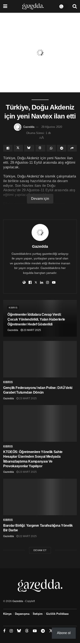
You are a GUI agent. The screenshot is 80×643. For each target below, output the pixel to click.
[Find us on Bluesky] (19, 630)
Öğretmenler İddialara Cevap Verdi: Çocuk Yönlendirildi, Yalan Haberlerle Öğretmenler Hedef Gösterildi (36, 319)
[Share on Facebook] (8, 148)
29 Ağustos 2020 (51, 126)
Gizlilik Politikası (57, 613)
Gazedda (28, 126)
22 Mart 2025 (28, 536)
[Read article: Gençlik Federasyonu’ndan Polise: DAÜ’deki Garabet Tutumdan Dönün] (40, 359)
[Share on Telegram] (61, 148)
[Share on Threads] (40, 148)
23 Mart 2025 (32, 330)
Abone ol (64, 633)
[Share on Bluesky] (29, 148)
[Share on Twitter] (18, 148)
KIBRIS (13, 307)
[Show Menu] (5, 6)
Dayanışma (22, 613)
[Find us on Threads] (27, 630)
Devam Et (40, 550)
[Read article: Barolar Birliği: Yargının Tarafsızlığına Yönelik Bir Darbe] (40, 497)
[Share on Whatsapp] (51, 148)
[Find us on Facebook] (4, 631)
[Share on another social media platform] (72, 148)
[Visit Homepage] (33, 6)
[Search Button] (75, 6)
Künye (7, 613)
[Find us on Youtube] (35, 631)
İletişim (38, 613)
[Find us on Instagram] (11, 631)
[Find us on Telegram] (43, 631)
